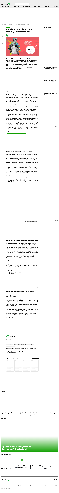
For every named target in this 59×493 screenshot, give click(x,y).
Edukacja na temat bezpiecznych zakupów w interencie (16, 243)
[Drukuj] (2, 41)
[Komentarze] (2, 38)
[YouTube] (57, 480)
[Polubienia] (2, 36)
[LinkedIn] (55, 480)
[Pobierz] (2, 43)
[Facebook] (53, 480)
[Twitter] (51, 480)
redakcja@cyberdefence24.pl (11, 352)
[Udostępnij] (2, 45)
